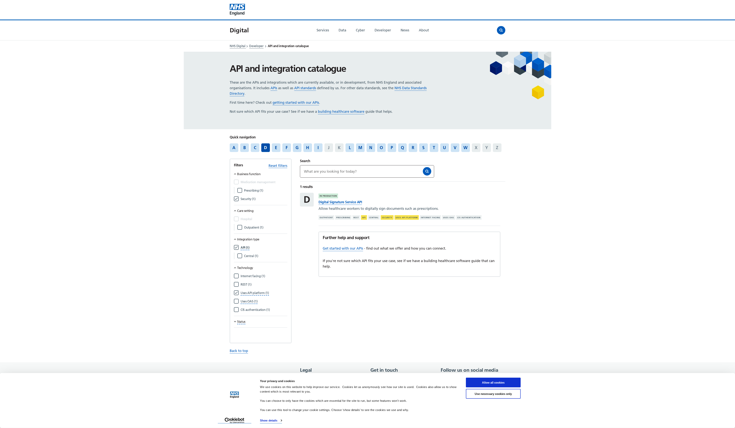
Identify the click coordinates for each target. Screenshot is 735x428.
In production (328, 196)
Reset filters (278, 165)
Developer (256, 46)
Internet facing (430, 217)
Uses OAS (448, 217)
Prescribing (343, 217)
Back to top (239, 351)
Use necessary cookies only (493, 393)
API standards (305, 88)
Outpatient (326, 217)
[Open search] (501, 30)
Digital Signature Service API (340, 202)
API (364, 217)
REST (356, 217)
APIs (273, 88)
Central (374, 217)
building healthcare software (341, 111)
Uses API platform (407, 217)
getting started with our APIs (296, 102)
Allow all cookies (493, 382)
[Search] (427, 171)
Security (387, 217)
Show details (268, 420)
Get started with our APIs (343, 248)
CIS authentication (468, 217)
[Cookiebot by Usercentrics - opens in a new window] (234, 420)
